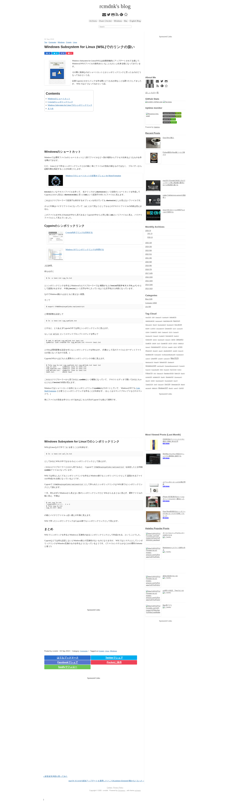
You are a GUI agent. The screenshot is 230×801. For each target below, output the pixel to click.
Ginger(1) (167, 339)
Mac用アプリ (167, 605)
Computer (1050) (151, 303)
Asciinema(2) (158, 321)
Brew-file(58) (178, 324)
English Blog (135, 21)
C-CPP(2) (152, 328)
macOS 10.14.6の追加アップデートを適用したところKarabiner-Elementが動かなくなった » (106, 781)
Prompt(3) (166, 369)
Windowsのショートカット (59, 99)
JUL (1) (149, 233)
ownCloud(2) (160, 366)
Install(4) (170, 347)
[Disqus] (93, 744)
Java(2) (161, 351)
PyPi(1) (179, 369)
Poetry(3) (148, 369)
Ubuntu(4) (161, 384)
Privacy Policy (118, 788)
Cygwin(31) (153, 332)
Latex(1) (148, 358)
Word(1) (171, 388)
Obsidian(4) (171, 362)
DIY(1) (170, 332)
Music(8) (156, 362)
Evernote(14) (169, 336)
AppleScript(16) (150, 321)
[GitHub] (113, 15)
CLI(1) (174, 328)
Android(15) (173, 317)
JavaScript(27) (168, 351)
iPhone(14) (149, 351)
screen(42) (149, 377)
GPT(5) (170, 343)
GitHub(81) (179, 340)
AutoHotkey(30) (167, 321)
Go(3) (158, 343)
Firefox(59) (149, 339)
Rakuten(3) (160, 373)
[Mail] (104, 15)
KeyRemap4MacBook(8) (168, 354)
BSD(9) (148, 328)
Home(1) (148, 347)
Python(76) (149, 373)
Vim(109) (167, 384)
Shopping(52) (170, 377)
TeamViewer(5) (160, 380)
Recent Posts (152, 133)
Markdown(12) (149, 362)
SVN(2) (153, 380)
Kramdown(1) (180, 354)
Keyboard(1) (157, 354)
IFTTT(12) (164, 347)
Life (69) (148, 307)
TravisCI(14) (149, 384)
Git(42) (173, 339)
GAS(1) (155, 339)
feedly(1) (176, 336)
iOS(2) (175, 347)
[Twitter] (109, 15)
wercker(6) (148, 388)
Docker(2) (176, 332)
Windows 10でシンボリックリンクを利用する (85, 250)
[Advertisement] (93, 131)
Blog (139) (148, 299)
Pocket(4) (182, 366)
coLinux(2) (180, 328)
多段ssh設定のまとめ (170, 576)
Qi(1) (155, 373)
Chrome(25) (168, 328)
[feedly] (121, 15)
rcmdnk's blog (115, 6)
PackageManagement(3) (171, 366)
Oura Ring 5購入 (168, 138)
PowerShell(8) (155, 369)
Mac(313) (175, 358)
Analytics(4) (165, 317)
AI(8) (153, 317)
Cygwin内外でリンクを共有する (79, 232)
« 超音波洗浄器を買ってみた (55, 776)
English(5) (162, 336)
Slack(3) (148, 380)
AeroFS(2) (148, 317)
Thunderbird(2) (169, 380)
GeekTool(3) (161, 339)
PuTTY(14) (173, 369)
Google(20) (164, 343)
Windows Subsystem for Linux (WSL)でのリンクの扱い (89, 47)
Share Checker (105, 21)
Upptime (157, 127)
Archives (93, 21)
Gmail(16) (148, 343)
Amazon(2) (158, 317)
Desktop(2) (165, 332)
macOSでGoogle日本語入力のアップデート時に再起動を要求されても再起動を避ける (174, 183)
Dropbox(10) (149, 336)
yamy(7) (176, 388)
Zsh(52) (181, 388)
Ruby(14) (177, 373)
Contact (109, 788)
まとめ (50, 108)
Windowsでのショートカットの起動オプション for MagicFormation (93, 176)
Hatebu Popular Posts (157, 528)
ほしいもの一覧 (152, 93)
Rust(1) (183, 373)
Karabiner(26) (150, 354)
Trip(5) (155, 384)
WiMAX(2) (154, 388)
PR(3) (161, 369)
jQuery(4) (180, 351)
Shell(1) (163, 377)
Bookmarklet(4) (162, 324)
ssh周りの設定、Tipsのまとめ (173, 590)
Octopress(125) (151, 366)
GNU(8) (154, 343)
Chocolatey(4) (160, 328)
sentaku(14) (156, 377)
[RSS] (117, 15)
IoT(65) (180, 347)
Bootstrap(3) (170, 324)
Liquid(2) (160, 358)
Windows (118, 21)
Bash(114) (176, 321)
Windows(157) (163, 388)
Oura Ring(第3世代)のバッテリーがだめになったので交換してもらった (174, 514)
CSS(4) (148, 332)
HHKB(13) (181, 343)
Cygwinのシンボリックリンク (60, 102)
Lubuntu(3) (167, 358)
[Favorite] (126, 15)
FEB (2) (150, 237)
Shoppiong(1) (178, 377)
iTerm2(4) (155, 351)
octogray (138, 790)
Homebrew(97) (156, 347)
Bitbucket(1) (149, 324)
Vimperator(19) (175, 384)
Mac (126, 21)
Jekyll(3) (175, 351)
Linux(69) (154, 358)
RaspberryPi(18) (169, 373)
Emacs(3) (155, 336)
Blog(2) (155, 324)
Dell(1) (159, 332)
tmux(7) (176, 380)
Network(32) (163, 362)
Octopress (121, 790)
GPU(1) (175, 343)
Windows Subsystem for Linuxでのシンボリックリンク (70, 105)
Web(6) (183, 384)
